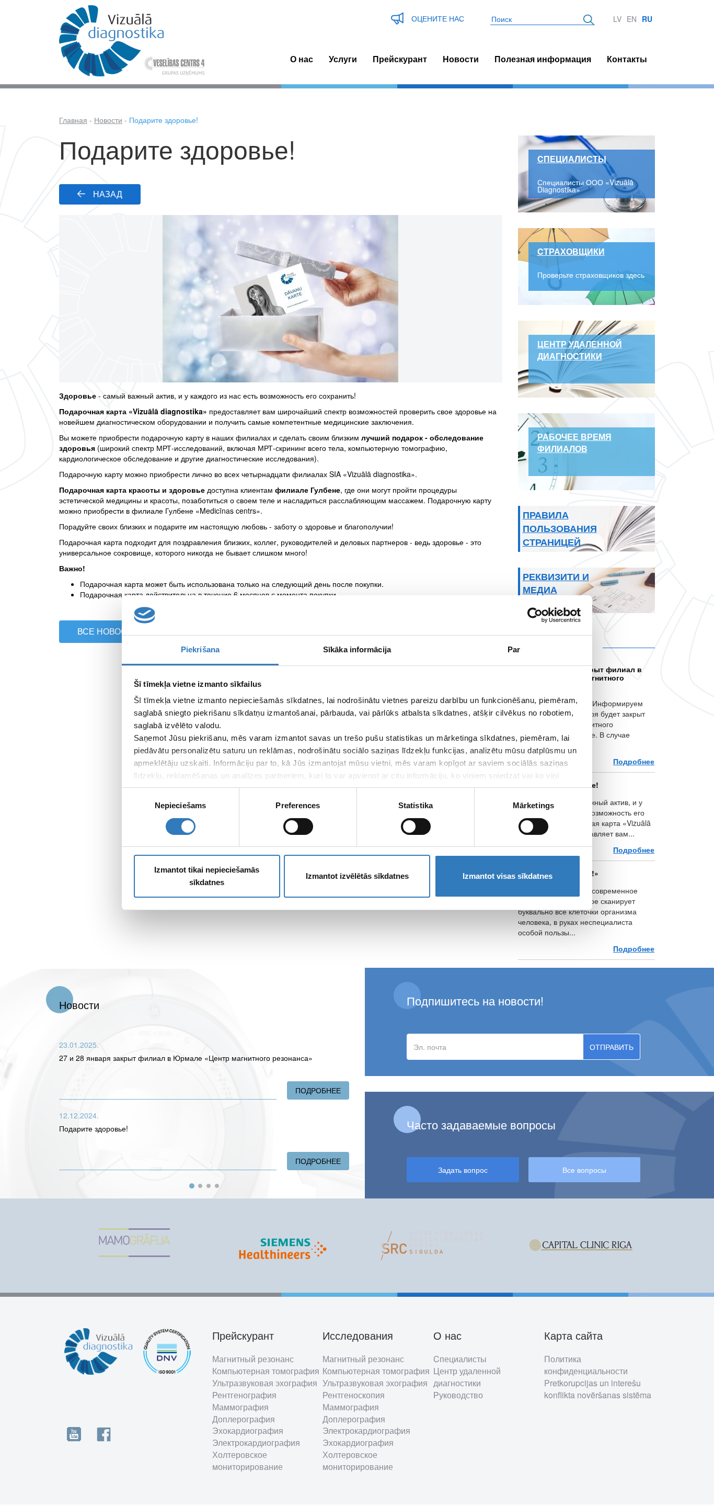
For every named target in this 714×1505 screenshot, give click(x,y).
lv (617, 19)
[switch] (298, 826)
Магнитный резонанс (253, 1359)
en (632, 19)
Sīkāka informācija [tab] (357, 649)
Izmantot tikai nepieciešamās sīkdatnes (206, 876)
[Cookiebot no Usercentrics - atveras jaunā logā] (535, 615)
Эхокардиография (247, 1430)
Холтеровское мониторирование (247, 1461)
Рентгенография (244, 1395)
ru (647, 19)
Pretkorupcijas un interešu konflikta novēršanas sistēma (597, 1389)
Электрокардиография (256, 1442)
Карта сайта (573, 1335)
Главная (73, 120)
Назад (107, 194)
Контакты (627, 59)
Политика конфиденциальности (586, 1365)
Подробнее (634, 761)
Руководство (458, 1395)
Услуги (343, 59)
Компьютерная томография (265, 1371)
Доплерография (243, 1419)
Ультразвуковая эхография (264, 1383)
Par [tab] (514, 649)
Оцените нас (437, 18)
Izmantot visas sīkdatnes (507, 876)
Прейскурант (400, 59)
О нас (301, 59)
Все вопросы (584, 1169)
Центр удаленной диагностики (467, 1377)
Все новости (107, 631)
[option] (133, 1246)
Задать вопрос (463, 1169)
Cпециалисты (460, 1359)
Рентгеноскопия (354, 1395)
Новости (461, 59)
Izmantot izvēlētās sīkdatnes (357, 876)
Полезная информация (542, 59)
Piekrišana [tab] (200, 649)
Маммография (240, 1407)
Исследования (358, 1335)
